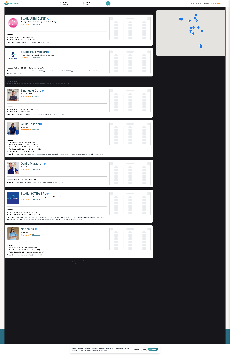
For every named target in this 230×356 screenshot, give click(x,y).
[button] (180, 19)
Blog (192, 3)
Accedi (206, 3)
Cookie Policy (102, 350)
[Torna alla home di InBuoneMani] (11, 3)
